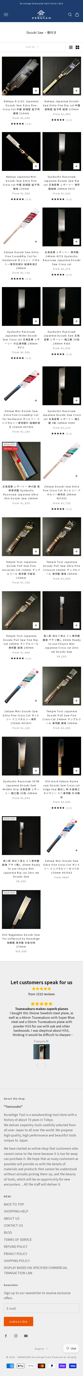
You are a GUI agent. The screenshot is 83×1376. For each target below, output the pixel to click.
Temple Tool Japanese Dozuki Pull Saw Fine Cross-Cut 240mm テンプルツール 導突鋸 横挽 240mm (61, 717)
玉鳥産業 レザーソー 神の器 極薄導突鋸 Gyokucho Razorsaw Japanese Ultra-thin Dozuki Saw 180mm (21, 492)
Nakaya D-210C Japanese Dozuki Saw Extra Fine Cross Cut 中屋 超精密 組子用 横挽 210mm (21, 107)
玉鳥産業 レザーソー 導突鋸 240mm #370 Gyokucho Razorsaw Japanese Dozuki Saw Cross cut (62, 258)
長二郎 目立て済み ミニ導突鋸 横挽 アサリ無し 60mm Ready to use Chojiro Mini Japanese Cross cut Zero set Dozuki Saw (62, 643)
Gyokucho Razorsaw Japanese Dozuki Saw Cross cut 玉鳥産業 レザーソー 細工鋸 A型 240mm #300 (62, 416)
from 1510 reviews (41, 994)
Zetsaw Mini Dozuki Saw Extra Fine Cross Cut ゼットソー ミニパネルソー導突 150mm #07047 (21, 717)
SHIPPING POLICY (17, 1260)
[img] (41, 988)
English (39, 1348)
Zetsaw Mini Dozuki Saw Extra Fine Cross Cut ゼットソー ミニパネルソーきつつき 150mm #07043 (61, 866)
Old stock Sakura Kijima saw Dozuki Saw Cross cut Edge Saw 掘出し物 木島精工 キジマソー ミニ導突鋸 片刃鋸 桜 (61, 789)
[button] (38, 1065)
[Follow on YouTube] (26, 1336)
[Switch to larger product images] (71, 47)
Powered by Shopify (64, 1357)
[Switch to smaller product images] (77, 47)
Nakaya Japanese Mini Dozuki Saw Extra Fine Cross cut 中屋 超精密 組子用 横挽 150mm (21, 182)
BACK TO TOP (14, 1204)
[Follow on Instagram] (16, 1336)
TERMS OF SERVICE (18, 1239)
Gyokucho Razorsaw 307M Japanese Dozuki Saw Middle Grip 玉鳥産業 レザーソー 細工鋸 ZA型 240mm (21, 787)
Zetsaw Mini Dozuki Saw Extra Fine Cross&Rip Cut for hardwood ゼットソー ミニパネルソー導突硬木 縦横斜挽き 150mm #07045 (21, 418)
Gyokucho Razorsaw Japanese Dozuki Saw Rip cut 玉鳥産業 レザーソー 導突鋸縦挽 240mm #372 (62, 182)
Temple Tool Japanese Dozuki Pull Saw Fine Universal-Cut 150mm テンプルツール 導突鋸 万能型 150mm (21, 569)
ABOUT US (11, 1218)
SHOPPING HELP (16, 1211)
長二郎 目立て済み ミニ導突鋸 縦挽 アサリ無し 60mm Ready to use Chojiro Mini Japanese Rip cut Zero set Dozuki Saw (21, 868)
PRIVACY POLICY (15, 1253)
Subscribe (18, 1321)
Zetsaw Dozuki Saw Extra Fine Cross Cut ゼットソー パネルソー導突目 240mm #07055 (62, 492)
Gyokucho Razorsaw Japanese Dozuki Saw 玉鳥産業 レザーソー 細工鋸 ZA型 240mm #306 (62, 337)
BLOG (8, 1232)
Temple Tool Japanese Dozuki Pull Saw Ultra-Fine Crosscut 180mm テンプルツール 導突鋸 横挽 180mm (61, 567)
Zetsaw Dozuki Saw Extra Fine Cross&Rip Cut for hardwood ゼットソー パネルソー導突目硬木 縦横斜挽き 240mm (21, 260)
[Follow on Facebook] (6, 1336)
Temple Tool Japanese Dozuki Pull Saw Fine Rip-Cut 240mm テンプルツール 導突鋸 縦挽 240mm (21, 641)
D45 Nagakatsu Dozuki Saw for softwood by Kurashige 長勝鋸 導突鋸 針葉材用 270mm (21, 940)
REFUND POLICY (15, 1246)
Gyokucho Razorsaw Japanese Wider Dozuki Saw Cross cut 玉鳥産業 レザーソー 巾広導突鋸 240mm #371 (21, 339)
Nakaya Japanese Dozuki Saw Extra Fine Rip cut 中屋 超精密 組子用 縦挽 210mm (61, 105)
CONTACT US (13, 1225)
